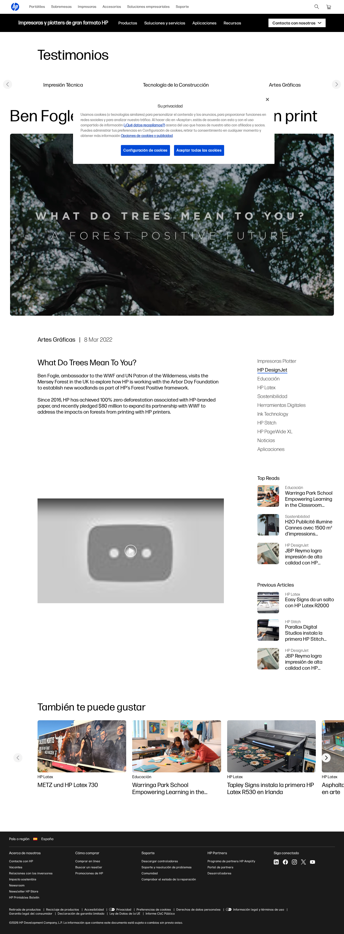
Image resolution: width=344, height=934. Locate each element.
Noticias (266, 440)
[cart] (329, 7)
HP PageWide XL (275, 431)
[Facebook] (285, 862)
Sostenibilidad (272, 396)
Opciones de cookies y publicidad (147, 136)
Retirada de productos (25, 909)
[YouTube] (312, 862)
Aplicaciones (271, 449)
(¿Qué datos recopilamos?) (144, 125)
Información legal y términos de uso (258, 909)
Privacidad (123, 909)
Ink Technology (272, 414)
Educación (268, 378)
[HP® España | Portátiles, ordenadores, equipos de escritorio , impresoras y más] (15, 7)
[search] (317, 7)
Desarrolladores (219, 873)
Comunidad (150, 873)
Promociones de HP (89, 873)
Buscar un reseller (88, 867)
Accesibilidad (94, 909)
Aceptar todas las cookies (199, 150)
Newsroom (16, 885)
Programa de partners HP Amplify (231, 861)
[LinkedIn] (276, 862)
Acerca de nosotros (25, 853)
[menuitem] (37, 7)
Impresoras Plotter (276, 361)
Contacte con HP (21, 861)
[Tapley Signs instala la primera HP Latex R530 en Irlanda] (271, 746)
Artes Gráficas (285, 85)
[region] (173, 128)
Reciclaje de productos (62, 909)
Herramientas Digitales (281, 405)
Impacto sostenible (22, 879)
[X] (303, 862)
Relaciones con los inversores (31, 873)
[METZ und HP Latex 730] (82, 746)
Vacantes (15, 867)
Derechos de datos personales (198, 909)
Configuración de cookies (145, 150)
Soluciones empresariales (148, 7)
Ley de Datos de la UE (125, 913)
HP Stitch (266, 422)
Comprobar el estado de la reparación (169, 879)
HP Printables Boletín (24, 897)
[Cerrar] (267, 99)
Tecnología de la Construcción (176, 85)
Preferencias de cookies (153, 909)
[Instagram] (294, 862)
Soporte (182, 7)
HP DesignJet (272, 370)
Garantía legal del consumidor (30, 913)
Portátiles (37, 7)
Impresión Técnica (63, 85)
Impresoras (87, 7)
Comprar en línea (87, 861)
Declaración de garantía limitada (81, 913)
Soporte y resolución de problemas (167, 867)
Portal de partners (220, 867)
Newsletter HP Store (23, 891)
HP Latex (266, 387)
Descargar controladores (160, 861)
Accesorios (111, 7)
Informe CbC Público (160, 913)
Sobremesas (61, 7)
